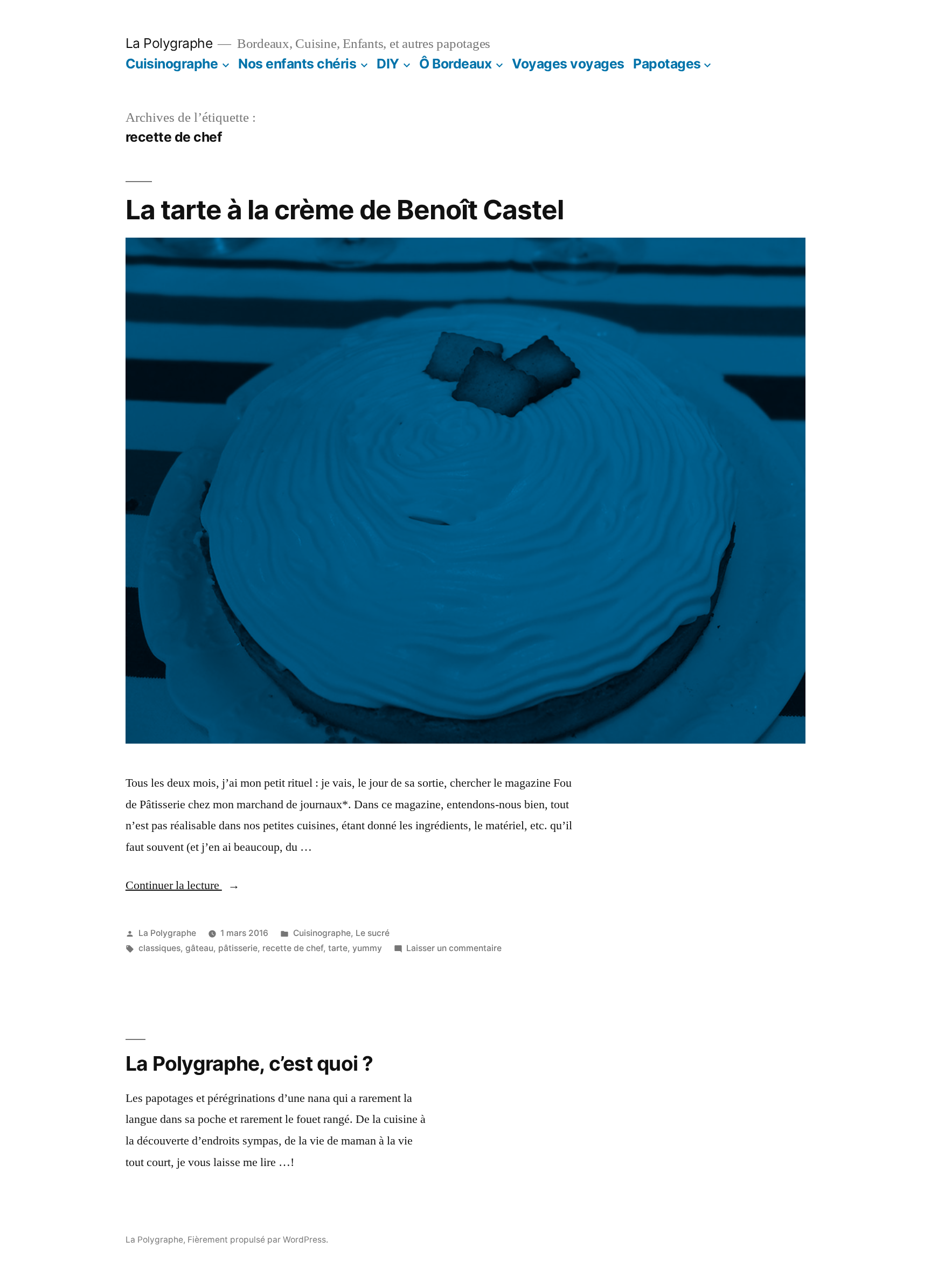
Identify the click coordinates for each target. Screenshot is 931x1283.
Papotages (667, 64)
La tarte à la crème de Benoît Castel (345, 209)
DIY (388, 64)
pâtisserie (238, 948)
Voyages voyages (568, 64)
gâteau (199, 948)
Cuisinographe (172, 64)
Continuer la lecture (183, 885)
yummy (367, 948)
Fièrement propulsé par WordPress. (257, 1240)
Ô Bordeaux (455, 64)
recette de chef (292, 948)
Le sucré (373, 933)
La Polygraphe (169, 43)
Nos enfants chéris (297, 64)
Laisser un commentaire (454, 948)
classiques (159, 948)
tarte (338, 948)
